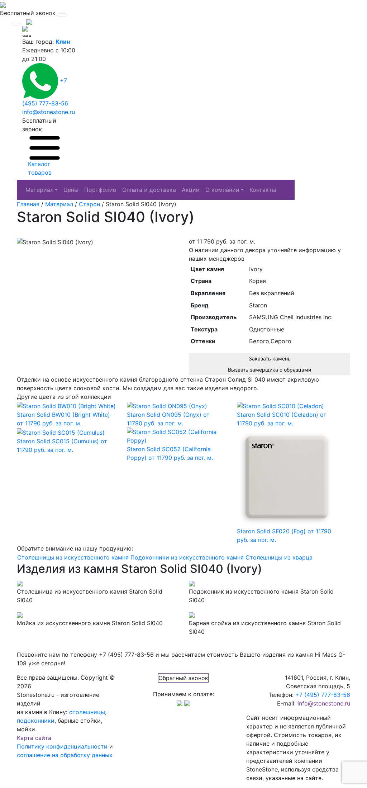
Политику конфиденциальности (62, 746)
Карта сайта (34, 737)
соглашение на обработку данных (65, 755)
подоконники (35, 720)
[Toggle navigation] (62, 15)
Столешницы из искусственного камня (73, 557)
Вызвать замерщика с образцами (269, 370)
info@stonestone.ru (48, 111)
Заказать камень (270, 358)
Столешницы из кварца (279, 557)
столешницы (87, 712)
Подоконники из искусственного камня (187, 557)
